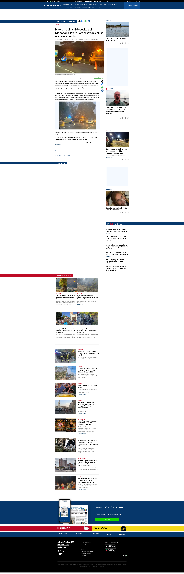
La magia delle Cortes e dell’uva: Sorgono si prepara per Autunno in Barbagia (117, 246)
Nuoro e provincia (66, 21)
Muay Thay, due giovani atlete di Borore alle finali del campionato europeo (87, 422)
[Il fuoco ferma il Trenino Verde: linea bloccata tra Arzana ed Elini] (66, 285)
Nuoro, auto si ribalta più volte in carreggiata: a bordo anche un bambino (116, 261)
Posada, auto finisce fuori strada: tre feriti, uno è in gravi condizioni (117, 253)
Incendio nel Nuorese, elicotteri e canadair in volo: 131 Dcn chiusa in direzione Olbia (117, 268)
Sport (100, 4)
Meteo (115, 4)
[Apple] (115, 546)
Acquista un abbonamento (79, 534)
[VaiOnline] (97, 1)
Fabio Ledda (108, 242)
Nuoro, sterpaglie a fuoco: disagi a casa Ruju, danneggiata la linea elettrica (117, 238)
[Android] (115, 550)
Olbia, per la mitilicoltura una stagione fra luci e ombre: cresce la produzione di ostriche (117, 110)
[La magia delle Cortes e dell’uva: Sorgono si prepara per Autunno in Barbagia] (66, 319)
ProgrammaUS (66, 4)
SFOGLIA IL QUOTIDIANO (132, 5)
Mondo (85, 4)
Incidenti (84, 7)
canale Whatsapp (98, 78)
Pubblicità (83, 547)
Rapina (60, 155)
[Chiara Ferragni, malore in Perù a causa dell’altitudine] (117, 198)
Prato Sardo (67, 155)
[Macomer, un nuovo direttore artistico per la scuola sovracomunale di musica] (65, 483)
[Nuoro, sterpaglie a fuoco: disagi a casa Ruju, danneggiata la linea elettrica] (87, 285)
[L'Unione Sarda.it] (52, 6)
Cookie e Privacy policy (86, 542)
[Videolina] (78, 1)
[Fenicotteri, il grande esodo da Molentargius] (117, 29)
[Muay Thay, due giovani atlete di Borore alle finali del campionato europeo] (65, 425)
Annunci (105, 4)
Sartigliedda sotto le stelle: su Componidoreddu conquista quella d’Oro (116, 151)
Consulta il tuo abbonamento (63, 534)
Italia (81, 4)
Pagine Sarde (122, 534)
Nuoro (64, 151)
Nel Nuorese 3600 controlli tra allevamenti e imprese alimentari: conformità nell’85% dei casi (88, 443)
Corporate (83, 555)
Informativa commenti (86, 553)
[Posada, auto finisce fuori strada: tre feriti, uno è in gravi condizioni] (87, 319)
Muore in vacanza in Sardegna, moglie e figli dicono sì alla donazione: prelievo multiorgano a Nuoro (87, 462)
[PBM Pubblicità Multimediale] (106, 1)
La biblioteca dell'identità (95, 534)
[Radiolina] (88, 1)
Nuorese (59, 151)
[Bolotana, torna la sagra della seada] (65, 390)
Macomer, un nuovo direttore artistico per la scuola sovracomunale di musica (87, 480)
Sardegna (77, 4)
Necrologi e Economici (86, 544)
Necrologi (110, 4)
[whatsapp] (50, 1)
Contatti (83, 549)
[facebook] (48, 1)
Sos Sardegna (78, 7)
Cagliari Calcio (91, 7)
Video (72, 4)
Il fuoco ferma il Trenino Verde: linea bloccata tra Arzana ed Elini (116, 230)
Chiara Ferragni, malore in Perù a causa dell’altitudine (116, 209)
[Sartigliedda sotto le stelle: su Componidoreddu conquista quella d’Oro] (117, 139)
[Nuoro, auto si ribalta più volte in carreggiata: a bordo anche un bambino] (65, 356)
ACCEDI (137, 1)
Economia (95, 4)
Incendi (98, 7)
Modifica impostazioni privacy (87, 551)
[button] (79, 21)
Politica (90, 4)
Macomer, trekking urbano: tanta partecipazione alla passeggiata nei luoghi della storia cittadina (87, 405)
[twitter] (45, 1)
